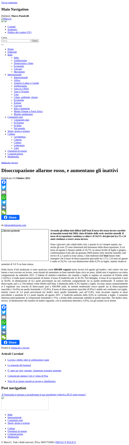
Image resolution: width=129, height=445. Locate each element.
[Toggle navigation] (2, 44)
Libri (16, 148)
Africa (17, 80)
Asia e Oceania (21, 91)
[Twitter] (64, 187)
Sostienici (12, 29)
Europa (17, 103)
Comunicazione (15, 153)
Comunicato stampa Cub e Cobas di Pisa (28, 376)
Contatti (11, 26)
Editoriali (12, 52)
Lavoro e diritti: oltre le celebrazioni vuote (28, 360)
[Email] (64, 192)
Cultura (11, 134)
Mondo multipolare (23, 114)
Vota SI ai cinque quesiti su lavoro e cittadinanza (32, 381)
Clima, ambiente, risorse (26, 97)
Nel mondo (19, 128)
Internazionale (15, 74)
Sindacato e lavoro (9, 163)
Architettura (20, 136)
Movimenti (19, 71)
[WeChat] (64, 212)
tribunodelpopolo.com (15, 225)
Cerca (4, 37)
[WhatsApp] (64, 197)
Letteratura (19, 145)
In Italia (17, 125)
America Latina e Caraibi (26, 83)
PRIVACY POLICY (65, 442)
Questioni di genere (17, 151)
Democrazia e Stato (23, 63)
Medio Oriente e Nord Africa (28, 111)
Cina (16, 94)
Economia (19, 66)
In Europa (19, 122)
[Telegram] (64, 202)
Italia (10, 54)
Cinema (18, 139)
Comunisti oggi (15, 117)
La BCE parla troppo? (75, 394)
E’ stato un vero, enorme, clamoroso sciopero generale (34, 370)
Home (11, 49)
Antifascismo (20, 60)
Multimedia (13, 156)
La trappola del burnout (19, 365)
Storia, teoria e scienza (19, 131)
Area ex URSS (21, 88)
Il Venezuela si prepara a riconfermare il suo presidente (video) (32, 394)
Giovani (18, 69)
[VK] (64, 207)
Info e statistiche (22, 108)
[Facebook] (64, 182)
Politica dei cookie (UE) (19, 32)
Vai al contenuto (9, 2)
